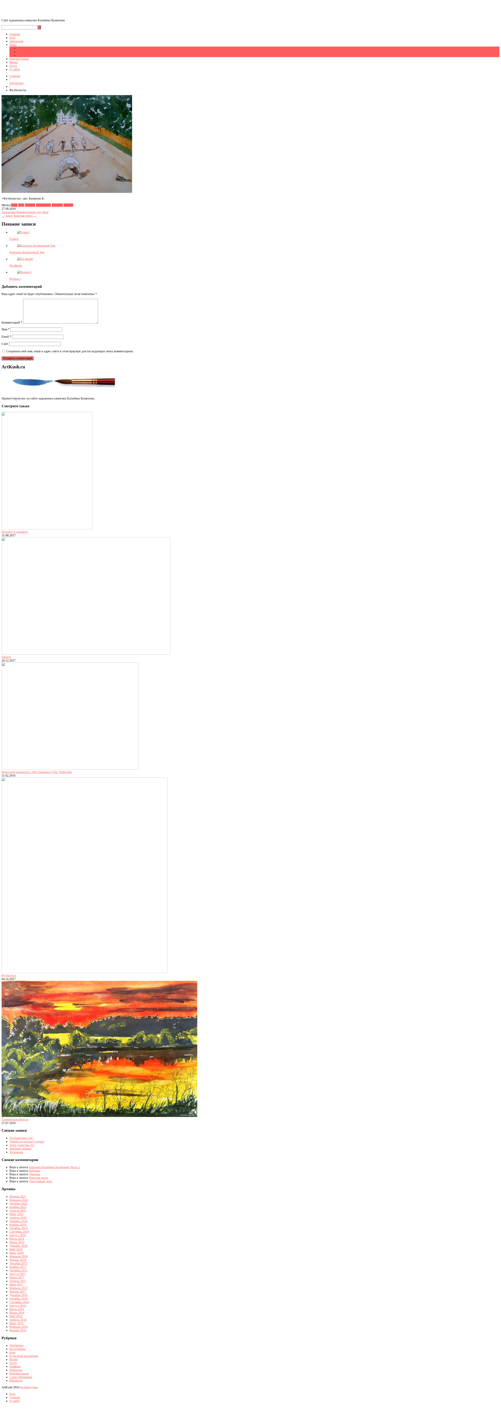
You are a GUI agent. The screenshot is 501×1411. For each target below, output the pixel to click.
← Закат (7, 215)
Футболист (9, 975)
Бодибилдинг (29, 1387)
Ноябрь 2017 (17, 1267)
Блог (12, 37)
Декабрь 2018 (18, 1245)
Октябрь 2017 (18, 1270)
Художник (16, 1152)
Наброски (16, 1370)
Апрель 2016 (17, 1319)
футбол (68, 205)
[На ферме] (25, 259)
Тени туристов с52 (21, 1145)
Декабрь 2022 (18, 1203)
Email (6, 336)
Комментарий (12, 322)
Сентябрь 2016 (19, 1302)
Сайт (5, 343)
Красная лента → (25, 215)
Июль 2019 (16, 1238)
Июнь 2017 (16, 1277)
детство (30, 205)
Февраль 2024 (18, 1200)
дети (21, 205)
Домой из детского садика (26, 1141)
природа (57, 205)
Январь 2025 (17, 1196)
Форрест (15, 279)
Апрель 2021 (17, 1210)
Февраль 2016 (18, 1326)
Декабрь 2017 (18, 1263)
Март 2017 (16, 1284)
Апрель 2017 (17, 1281)
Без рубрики (17, 1349)
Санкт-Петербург (28, 55)
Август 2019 (17, 1235)
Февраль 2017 (18, 1288)
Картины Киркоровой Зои (26, 252)
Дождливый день (40, 1181)
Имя (6, 329)
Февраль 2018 (18, 1256)
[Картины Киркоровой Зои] (36, 245)
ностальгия (43, 205)
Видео (13, 62)
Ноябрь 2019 (17, 1224)
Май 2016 (15, 1316)
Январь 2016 (17, 1330)
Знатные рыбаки (20, 1148)
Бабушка (34, 1170)
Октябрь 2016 (18, 1298)
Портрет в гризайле (15, 531)
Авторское (16, 41)
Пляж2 (13, 239)
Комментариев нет (28, 212)
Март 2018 (16, 1253)
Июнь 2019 (16, 1242)
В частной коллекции (23, 1356)
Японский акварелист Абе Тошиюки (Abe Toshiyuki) (37, 772)
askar (45, 212)
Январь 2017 (17, 1291)
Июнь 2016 (16, 1312)
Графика (22, 48)
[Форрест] (24, 272)
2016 (14, 205)
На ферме (15, 265)
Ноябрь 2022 (17, 1207)
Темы (13, 44)
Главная (14, 34)
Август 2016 (17, 1305)
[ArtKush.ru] (44, 13)
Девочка (34, 1174)
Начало (6, 657)
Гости (13, 65)
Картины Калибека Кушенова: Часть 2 (54, 1167)
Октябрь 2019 (18, 1228)
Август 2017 (17, 1274)
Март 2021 (16, 1214)
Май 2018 (15, 1249)
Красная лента (38, 1177)
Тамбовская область (15, 1119)
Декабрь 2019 (18, 1221)
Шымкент (24, 51)
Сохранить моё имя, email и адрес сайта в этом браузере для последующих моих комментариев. (70, 351)
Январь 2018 (17, 1260)
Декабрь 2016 (18, 1295)
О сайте (14, 69)
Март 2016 (16, 1323)
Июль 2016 (16, 1309)
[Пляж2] (23, 232)
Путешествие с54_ (21, 1138)
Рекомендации (19, 58)
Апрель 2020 (17, 1217)
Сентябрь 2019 (19, 1231)
